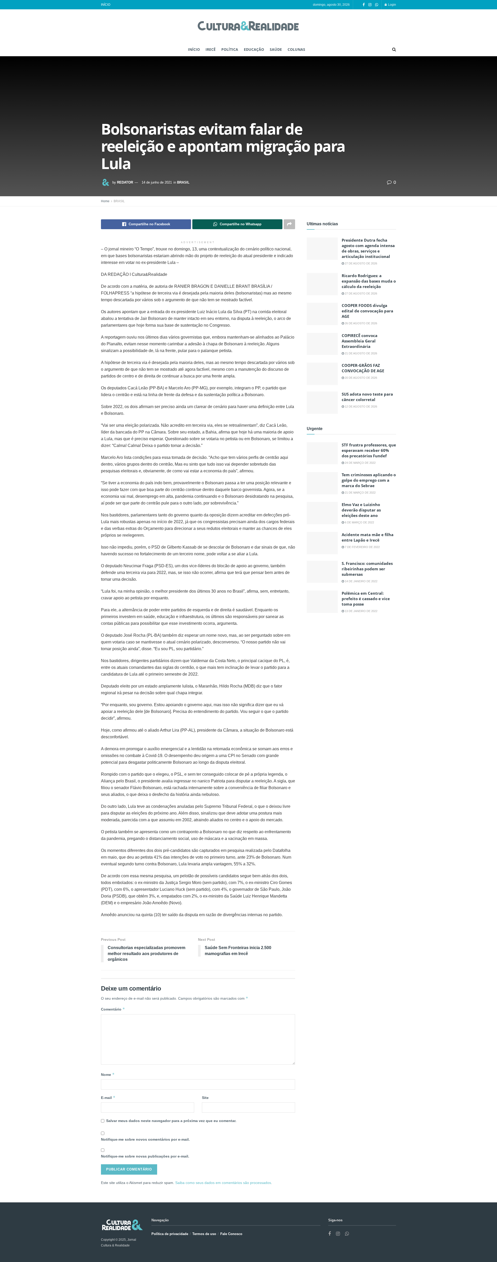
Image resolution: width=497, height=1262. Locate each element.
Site (205, 1098)
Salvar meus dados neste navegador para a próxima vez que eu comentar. (171, 1121)
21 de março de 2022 (360, 492)
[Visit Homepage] (248, 26)
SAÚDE (276, 49)
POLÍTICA (229, 49)
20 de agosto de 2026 (360, 377)
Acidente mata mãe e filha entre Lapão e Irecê (367, 537)
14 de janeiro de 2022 (360, 581)
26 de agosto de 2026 (360, 323)
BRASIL (183, 182)
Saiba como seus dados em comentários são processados (223, 1183)
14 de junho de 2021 (157, 182)
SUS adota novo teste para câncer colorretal (367, 396)
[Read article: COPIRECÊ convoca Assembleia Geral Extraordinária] (322, 344)
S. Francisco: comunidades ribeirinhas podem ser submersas (367, 569)
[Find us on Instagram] (369, 5)
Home (105, 201)
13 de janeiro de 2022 (360, 611)
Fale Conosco (231, 1234)
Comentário (113, 1009)
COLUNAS (296, 49)
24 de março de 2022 (360, 462)
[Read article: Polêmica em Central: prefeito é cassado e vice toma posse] (322, 602)
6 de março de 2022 (359, 522)
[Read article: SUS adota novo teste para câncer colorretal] (322, 402)
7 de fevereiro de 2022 (362, 547)
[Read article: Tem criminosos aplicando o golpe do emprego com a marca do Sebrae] (322, 483)
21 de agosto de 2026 (360, 353)
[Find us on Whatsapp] (376, 5)
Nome (108, 1074)
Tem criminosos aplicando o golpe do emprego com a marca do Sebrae (369, 480)
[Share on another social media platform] (289, 224)
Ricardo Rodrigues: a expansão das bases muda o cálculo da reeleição (369, 281)
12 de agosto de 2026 (360, 406)
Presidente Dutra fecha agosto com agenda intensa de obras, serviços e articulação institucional (368, 248)
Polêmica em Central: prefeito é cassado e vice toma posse (366, 599)
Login (391, 4)
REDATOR (125, 182)
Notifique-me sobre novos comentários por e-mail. (145, 1139)
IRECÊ (211, 49)
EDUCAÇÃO (254, 49)
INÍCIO (105, 4)
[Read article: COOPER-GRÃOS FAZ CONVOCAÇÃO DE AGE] (322, 374)
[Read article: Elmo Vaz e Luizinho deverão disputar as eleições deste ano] (322, 513)
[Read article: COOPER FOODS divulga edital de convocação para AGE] (322, 314)
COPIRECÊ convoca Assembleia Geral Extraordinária (359, 341)
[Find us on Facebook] (364, 5)
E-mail (108, 1097)
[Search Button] (394, 49)
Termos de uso (204, 1234)
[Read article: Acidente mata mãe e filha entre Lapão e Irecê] (322, 543)
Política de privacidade (169, 1234)
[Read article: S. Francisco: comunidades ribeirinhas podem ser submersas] (322, 572)
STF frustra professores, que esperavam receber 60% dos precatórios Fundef (369, 450)
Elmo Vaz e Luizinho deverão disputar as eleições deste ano (361, 510)
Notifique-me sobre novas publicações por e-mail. (145, 1156)
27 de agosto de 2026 (360, 263)
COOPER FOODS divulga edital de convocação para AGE (367, 311)
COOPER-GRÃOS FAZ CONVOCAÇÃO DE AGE (363, 368)
